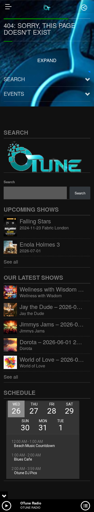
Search (14, 79)
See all (11, 261)
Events (14, 93)
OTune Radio (30, 503)
